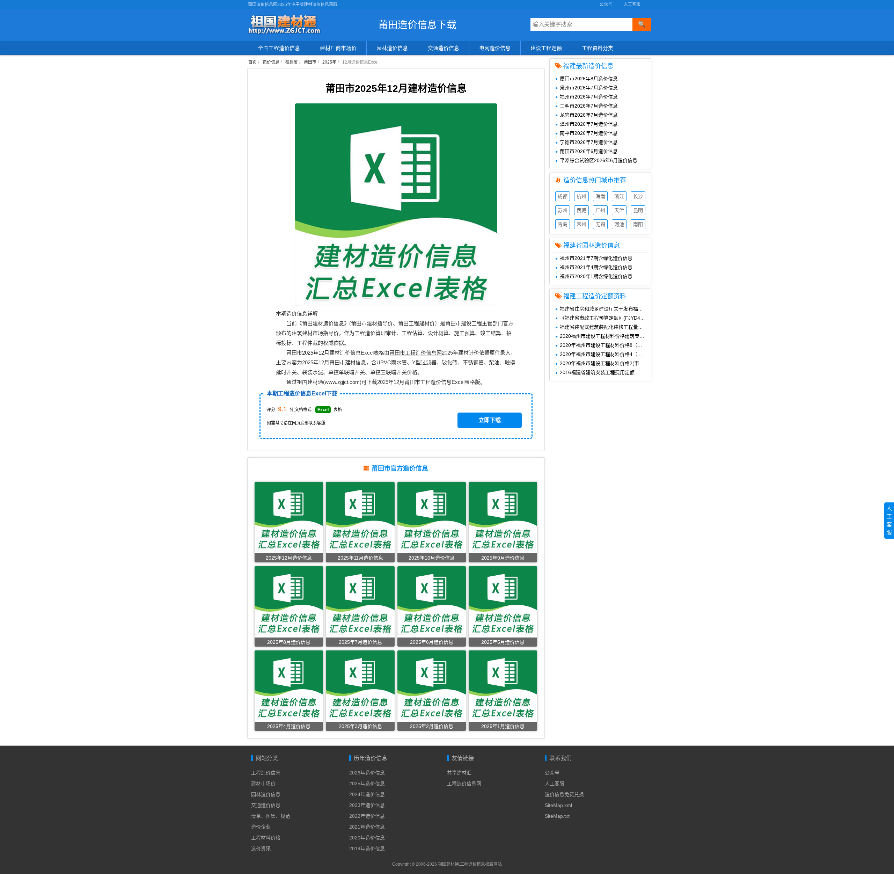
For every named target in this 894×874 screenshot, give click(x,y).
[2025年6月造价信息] (431, 600)
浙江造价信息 (619, 197)
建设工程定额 (546, 48)
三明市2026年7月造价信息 (589, 106)
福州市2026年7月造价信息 (589, 97)
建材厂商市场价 (338, 48)
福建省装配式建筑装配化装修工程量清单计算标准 (605, 327)
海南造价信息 (600, 197)
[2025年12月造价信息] (289, 516)
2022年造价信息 (367, 816)
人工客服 (632, 4)
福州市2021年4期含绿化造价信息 (596, 267)
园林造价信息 (392, 48)
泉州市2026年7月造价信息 (589, 87)
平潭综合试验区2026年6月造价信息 (598, 160)
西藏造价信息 (581, 211)
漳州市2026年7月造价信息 (589, 124)
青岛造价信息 (562, 225)
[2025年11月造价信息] (360, 516)
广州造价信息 (600, 211)
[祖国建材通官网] (286, 25)
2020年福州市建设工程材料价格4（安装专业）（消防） (605, 354)
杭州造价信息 (581, 197)
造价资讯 (261, 848)
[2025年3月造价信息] (360, 684)
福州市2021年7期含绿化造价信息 (596, 258)
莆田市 (310, 62)
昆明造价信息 (638, 211)
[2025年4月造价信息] (289, 684)
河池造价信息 (619, 225)
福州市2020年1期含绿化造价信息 (596, 276)
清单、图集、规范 (270, 816)
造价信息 (271, 62)
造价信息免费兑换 (564, 794)
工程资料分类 (597, 48)
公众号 (606, 4)
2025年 (329, 62)
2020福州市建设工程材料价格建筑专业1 (603, 336)
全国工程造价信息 (279, 48)
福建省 (291, 62)
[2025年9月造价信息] (503, 516)
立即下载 (489, 420)
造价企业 (261, 827)
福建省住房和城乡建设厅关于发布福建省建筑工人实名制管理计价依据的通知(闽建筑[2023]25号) (605, 309)
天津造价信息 (619, 211)
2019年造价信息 (367, 848)
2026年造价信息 (367, 772)
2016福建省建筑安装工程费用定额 (597, 372)
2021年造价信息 (367, 827)
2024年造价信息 (367, 794)
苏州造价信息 (562, 211)
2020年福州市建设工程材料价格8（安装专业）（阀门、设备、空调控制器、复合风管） (605, 345)
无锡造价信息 (600, 225)
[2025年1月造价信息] (503, 684)
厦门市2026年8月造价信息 (589, 78)
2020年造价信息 (367, 837)
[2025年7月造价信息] (360, 600)
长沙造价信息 (638, 197)
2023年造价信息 (367, 805)
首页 (252, 62)
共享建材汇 (459, 772)
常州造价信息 (581, 225)
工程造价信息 (265, 772)
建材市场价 (263, 783)
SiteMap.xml (558, 805)
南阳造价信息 (638, 225)
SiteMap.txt (557, 816)
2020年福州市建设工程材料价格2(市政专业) (605, 363)
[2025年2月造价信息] (431, 684)
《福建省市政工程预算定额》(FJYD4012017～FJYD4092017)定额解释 (605, 318)
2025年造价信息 (367, 783)
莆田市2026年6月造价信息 (589, 151)
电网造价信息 (495, 48)
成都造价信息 (562, 197)
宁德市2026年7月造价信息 (589, 142)
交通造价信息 (443, 48)
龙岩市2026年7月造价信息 (589, 115)
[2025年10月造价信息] (431, 516)
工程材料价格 (265, 837)
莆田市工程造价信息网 (415, 353)
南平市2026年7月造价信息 (589, 133)
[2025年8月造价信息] (289, 600)
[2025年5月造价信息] (503, 600)
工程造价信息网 (464, 783)
